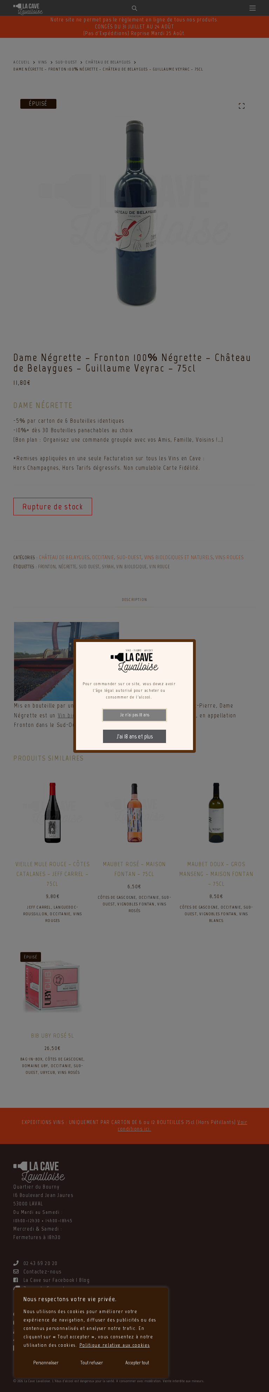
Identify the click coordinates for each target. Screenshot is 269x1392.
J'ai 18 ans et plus (135, 736)
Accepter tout (137, 1363)
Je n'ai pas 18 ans (134, 715)
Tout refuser (92, 1363)
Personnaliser (45, 1363)
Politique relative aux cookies (115, 1345)
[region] (91, 1332)
